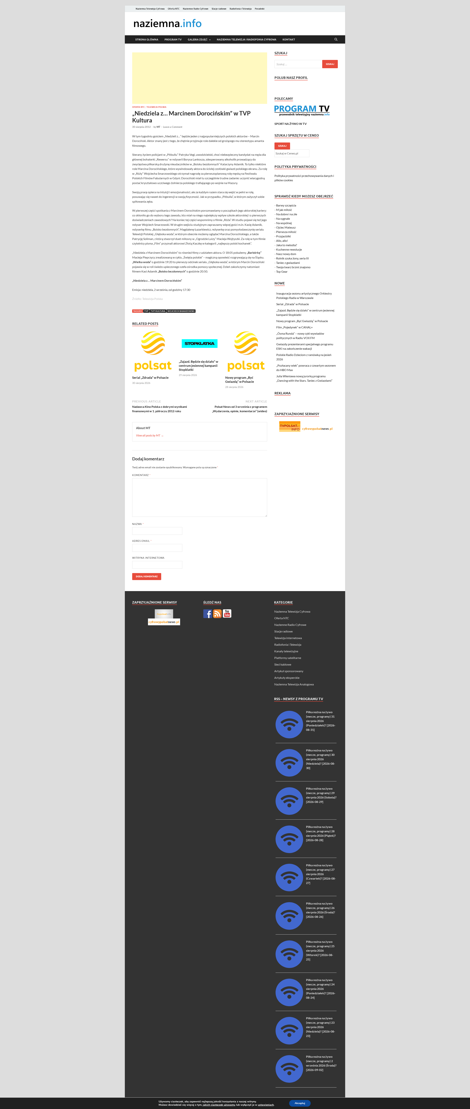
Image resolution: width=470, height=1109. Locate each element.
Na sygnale (283, 218)
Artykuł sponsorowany (288, 671)
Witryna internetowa (148, 557)
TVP (146, 311)
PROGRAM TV (173, 39)
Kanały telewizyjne (286, 651)
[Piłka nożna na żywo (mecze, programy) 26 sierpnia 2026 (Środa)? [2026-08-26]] (289, 928)
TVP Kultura (158, 311)
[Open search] (336, 39)
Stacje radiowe (219, 8)
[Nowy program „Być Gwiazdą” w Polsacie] (246, 352)
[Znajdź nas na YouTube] (227, 613)
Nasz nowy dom (286, 254)
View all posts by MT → (150, 435)
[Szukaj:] (306, 64)
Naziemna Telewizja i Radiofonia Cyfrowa (246, 39)
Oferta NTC (174, 8)
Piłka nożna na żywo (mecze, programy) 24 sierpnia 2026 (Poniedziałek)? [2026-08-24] (320, 988)
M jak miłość (284, 209)
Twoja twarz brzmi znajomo (293, 267)
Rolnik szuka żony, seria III (292, 258)
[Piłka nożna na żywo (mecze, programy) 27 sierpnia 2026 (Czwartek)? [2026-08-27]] (289, 890)
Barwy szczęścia (286, 205)
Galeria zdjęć (197, 39)
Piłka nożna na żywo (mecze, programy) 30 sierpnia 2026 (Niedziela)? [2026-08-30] (320, 759)
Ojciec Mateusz (286, 227)
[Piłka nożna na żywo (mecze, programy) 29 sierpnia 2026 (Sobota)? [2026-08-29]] (289, 813)
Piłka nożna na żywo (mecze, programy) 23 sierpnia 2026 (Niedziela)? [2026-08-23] (320, 1026)
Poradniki (259, 8)
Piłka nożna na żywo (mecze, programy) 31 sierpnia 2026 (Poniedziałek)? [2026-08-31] (320, 720)
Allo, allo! (282, 240)
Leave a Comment (172, 126)
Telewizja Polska (156, 107)
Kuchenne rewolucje (289, 249)
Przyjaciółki (283, 236)
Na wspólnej (284, 223)
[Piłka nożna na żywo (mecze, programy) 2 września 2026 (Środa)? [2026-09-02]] (289, 1081)
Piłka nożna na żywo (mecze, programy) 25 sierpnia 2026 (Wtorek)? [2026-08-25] (320, 950)
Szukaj (282, 146)
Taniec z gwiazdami (288, 262)
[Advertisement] (199, 78)
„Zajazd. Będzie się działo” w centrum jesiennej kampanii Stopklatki (198, 366)
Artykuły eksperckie (286, 677)
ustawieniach (266, 1105)
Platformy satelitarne (287, 657)
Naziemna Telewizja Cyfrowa (150, 8)
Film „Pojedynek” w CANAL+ (294, 327)
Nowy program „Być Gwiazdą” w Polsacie (239, 380)
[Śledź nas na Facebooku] (207, 613)
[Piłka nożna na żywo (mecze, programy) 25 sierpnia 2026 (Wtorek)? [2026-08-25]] (289, 967)
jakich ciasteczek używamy (219, 1105)
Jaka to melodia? (286, 245)
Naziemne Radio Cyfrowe (195, 8)
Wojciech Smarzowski (181, 311)
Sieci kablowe (282, 664)
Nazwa (138, 524)
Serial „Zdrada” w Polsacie (150, 377)
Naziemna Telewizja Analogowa (294, 684)
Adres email (142, 540)
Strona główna (146, 39)
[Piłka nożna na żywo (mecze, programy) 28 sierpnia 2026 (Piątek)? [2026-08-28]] (289, 852)
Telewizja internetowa (288, 638)
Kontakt (289, 39)
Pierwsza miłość (286, 231)
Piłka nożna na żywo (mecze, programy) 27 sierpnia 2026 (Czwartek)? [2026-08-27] (321, 874)
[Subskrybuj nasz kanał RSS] (217, 613)
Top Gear (282, 271)
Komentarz (141, 475)
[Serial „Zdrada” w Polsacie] (153, 352)
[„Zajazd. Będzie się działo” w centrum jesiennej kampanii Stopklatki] (200, 344)
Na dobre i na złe (286, 214)
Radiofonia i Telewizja (241, 8)
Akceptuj (300, 1103)
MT (158, 126)
